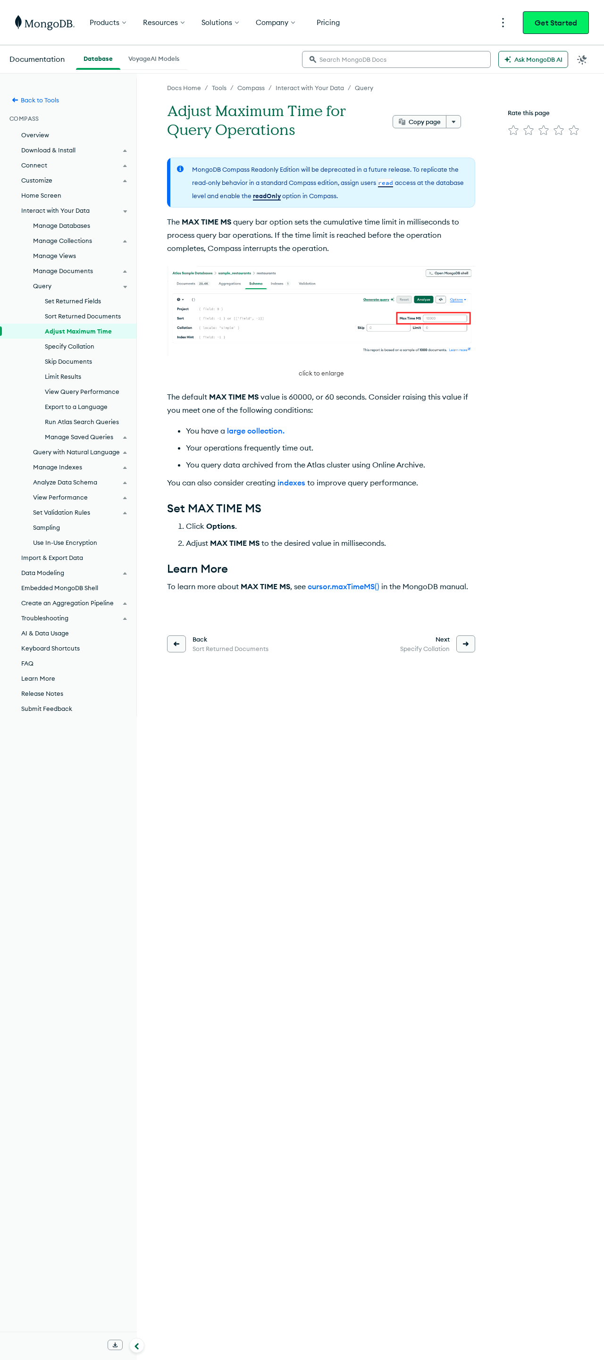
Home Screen (41, 195)
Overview (35, 135)
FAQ (27, 663)
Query (364, 88)
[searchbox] (396, 59)
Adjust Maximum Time (78, 331)
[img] (513, 130)
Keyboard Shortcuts (50, 648)
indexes (291, 482)
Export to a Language (76, 406)
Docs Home (184, 88)
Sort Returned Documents (83, 316)
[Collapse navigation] (136, 1345)
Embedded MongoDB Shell (59, 588)
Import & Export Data (52, 557)
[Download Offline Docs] (115, 1345)
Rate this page (529, 113)
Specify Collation (69, 346)
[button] (321, 322)
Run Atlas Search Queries (82, 422)
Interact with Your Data (310, 88)
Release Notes (42, 693)
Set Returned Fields (73, 301)
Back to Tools (40, 100)
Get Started (556, 22)
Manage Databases (61, 225)
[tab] (98, 57)
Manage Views (54, 255)
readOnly (267, 196)
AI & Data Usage (45, 633)
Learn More (38, 678)
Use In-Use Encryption (65, 542)
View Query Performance (82, 391)
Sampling (46, 527)
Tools (219, 88)
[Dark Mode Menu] (582, 59)
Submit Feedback (46, 708)
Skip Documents (68, 361)
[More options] (453, 121)
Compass (251, 88)
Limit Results (63, 376)
